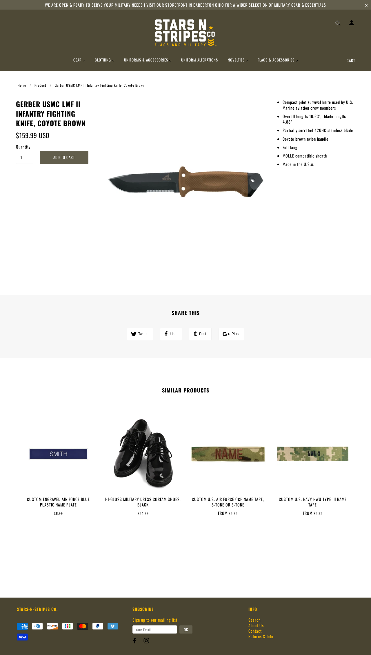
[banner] (185, 32)
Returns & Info (260, 636)
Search (254, 620)
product (40, 85)
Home (22, 85)
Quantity (23, 146)
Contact (255, 631)
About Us (256, 625)
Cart (351, 60)
